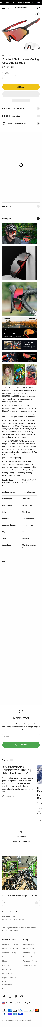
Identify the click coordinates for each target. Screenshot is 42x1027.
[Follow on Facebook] (3, 996)
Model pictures (8, 974)
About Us (6, 965)
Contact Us (6, 969)
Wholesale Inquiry (9, 953)
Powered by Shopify (25, 1020)
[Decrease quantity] (5, 77)
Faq (3, 957)
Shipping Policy (29, 953)
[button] (21, 94)
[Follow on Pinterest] (15, 996)
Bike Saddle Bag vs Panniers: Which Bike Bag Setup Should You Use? (16, 770)
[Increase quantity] (14, 77)
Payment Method (9, 978)
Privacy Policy (28, 948)
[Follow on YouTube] (21, 996)
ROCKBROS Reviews (10, 944)
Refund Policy (28, 944)
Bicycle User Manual (10, 948)
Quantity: (5, 73)
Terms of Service (30, 965)
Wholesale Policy (30, 961)
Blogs (4, 961)
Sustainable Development (7, 983)
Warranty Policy (29, 957)
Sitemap (5, 989)
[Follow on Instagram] (9, 996)
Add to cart (21, 87)
